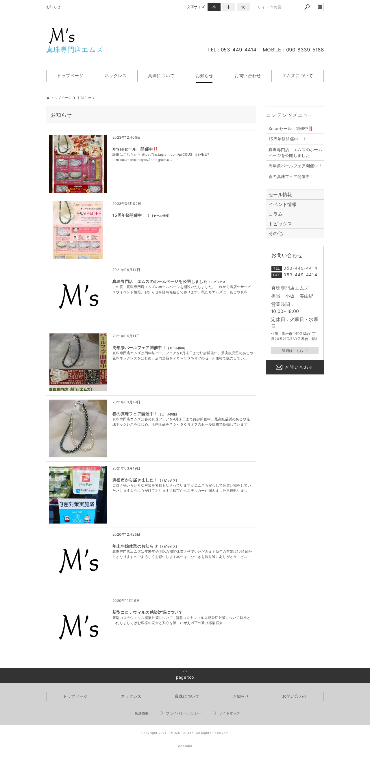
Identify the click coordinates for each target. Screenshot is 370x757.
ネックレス (116, 75)
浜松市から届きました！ (135, 479)
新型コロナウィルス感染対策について (147, 612)
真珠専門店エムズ (74, 49)
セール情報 (161, 215)
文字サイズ (196, 7)
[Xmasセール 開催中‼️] (78, 164)
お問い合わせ (247, 75)
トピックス (218, 281)
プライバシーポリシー (183, 713)
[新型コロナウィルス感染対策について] (78, 627)
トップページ (70, 75)
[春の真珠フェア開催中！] (78, 428)
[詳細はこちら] (295, 350)
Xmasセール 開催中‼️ (135, 148)
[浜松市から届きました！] (78, 495)
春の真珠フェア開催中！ (135, 413)
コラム (276, 214)
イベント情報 (283, 204)
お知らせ (204, 75)
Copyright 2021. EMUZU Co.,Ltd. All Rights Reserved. (185, 732)
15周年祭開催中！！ (131, 215)
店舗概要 (142, 713)
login (320, 7)
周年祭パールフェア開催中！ (139, 347)
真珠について (161, 75)
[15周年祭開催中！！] (78, 230)
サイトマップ (229, 713)
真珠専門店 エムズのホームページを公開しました (160, 281)
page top (185, 677)
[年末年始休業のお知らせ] (78, 561)
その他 (278, 233)
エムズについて (297, 75)
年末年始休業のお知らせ (135, 545)
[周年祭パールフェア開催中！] (78, 362)
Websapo (185, 745)
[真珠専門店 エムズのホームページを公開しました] (78, 296)
